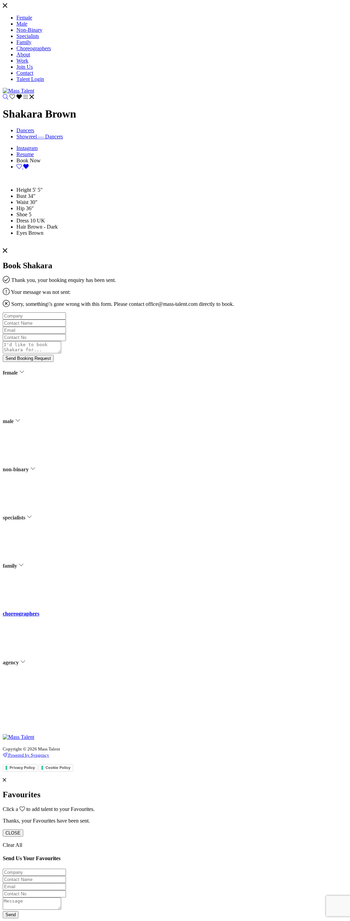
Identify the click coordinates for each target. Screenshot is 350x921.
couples (23, 584)
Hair (21, 227)
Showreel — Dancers (39, 136)
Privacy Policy (29, 723)
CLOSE (13, 833)
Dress (22, 221)
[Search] (5, 97)
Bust (21, 196)
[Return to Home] (18, 91)
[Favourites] (16, 97)
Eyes (21, 233)
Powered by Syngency (28, 755)
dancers (23, 408)
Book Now (28, 160)
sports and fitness (32, 434)
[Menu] (5, 6)
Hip (20, 208)
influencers (26, 417)
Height (23, 190)
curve (21, 399)
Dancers (25, 130)
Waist (22, 202)
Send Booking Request (28, 358)
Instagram (27, 148)
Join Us (23, 697)
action (22, 535)
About (22, 680)
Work (21, 689)
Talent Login (28, 732)
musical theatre (30, 425)
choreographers (21, 614)
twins (21, 593)
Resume (25, 154)
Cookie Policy (57, 767)
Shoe (21, 214)
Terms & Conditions (35, 715)
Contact (23, 706)
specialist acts (29, 544)
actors (21, 391)
